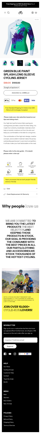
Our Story (7, 367)
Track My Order (9, 379)
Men (5, 394)
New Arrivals (8, 404)
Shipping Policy (9, 422)
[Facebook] (5, 354)
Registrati (10, 346)
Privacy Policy (8, 416)
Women (6, 397)
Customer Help (9, 373)
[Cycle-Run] (20, 12)
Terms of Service (9, 425)
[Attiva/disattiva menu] (5, 12)
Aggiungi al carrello (20, 93)
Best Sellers (7, 401)
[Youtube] (9, 354)
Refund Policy (8, 419)
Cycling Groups (9, 370)
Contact (6, 376)
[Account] (31, 12)
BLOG (6, 382)
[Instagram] (14, 354)
